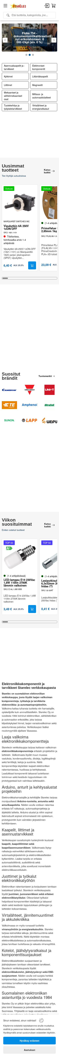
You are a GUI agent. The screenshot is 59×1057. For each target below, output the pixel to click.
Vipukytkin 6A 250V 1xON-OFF (16, 227)
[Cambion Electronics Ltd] (9, 390)
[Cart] (53, 5)
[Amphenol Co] (29, 405)
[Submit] (32, 265)
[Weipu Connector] (49, 420)
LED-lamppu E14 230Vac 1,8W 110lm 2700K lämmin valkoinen (19, 582)
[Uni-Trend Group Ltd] (49, 390)
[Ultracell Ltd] (49, 405)
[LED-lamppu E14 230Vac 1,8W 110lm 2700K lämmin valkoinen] (20, 556)
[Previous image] (7, 203)
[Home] (18, 6)
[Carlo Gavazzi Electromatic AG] (29, 390)
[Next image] (32, 203)
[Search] (29, 15)
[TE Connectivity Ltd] (9, 405)
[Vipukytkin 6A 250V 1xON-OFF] (20, 202)
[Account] (46, 6)
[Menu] (5, 6)
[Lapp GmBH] (29, 420)
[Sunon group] (9, 420)
